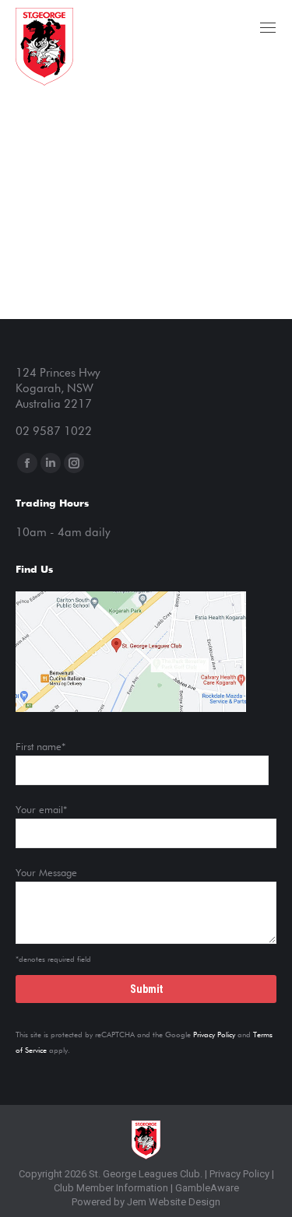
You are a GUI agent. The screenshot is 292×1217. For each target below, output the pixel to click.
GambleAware (207, 1188)
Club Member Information (111, 1188)
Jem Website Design (173, 1202)
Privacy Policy (214, 1035)
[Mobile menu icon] (267, 27)
